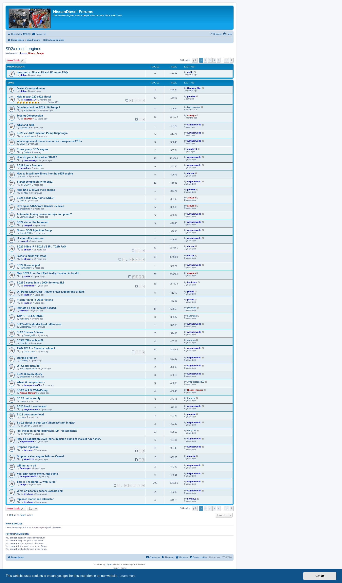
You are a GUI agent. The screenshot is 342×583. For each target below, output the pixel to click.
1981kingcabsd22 (28, 368)
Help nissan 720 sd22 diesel (34, 96)
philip (23, 75)
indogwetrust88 (32, 385)
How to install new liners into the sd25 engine (45, 173)
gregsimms (29, 136)
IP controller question (30, 238)
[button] (195, 60)
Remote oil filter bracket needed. (37, 307)
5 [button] (218, 60)
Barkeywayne (30, 110)
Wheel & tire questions (31, 382)
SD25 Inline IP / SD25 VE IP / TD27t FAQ (41, 246)
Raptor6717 (30, 100)
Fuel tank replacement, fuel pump (37, 473)
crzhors (24, 310)
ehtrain (191, 173)
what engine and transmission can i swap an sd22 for (49, 141)
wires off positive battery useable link (40, 490)
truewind (191, 398)
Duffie (26, 152)
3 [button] (210, 60)
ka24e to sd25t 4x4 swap (31, 255)
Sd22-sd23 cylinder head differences (39, 324)
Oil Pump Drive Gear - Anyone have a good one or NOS (51, 291)
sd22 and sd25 (25, 124)
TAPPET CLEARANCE (30, 316)
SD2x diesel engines (23, 48)
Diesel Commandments (31, 88)
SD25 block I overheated (32, 406)
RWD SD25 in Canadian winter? (36, 348)
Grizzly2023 (25, 233)
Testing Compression (30, 115)
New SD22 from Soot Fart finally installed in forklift (48, 273)
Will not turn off (26, 465)
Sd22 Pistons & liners (30, 332)
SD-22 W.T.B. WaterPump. (32, 390)
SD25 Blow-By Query (29, 374)
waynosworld (194, 124)
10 (126, 485)
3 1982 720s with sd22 (30, 340)
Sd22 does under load (30, 414)
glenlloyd (192, 149)
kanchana (24, 319)
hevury (27, 434)
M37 (26, 193)
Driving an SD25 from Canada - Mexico (40, 206)
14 (143, 485)
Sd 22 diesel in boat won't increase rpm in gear (46, 422)
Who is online (14, 523)
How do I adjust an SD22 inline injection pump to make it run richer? (59, 438)
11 (130, 485)
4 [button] (214, 60)
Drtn (22, 200)
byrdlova (28, 494)
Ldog (22, 401)
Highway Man (194, 88)
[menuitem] (27, 34)
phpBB (109, 564)
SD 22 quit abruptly (28, 398)
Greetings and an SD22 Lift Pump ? (38, 107)
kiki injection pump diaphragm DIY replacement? (47, 430)
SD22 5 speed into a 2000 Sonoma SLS (41, 282)
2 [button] (205, 60)
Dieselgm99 (25, 327)
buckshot (25, 168)
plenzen (23, 53)
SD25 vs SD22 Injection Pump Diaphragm (42, 133)
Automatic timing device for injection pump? (44, 214)
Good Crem (29, 351)
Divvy (22, 144)
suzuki (23, 176)
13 (139, 485)
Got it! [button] (319, 575)
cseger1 (28, 225)
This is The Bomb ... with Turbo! (36, 481)
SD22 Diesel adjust (28, 265)
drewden (24, 343)
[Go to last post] (195, 72)
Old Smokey (30, 160)
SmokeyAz (25, 468)
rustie (27, 276)
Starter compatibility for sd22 (34, 181)
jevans (27, 295)
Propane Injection (28, 447)
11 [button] (226, 60)
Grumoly (24, 360)
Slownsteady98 (27, 217)
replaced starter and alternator (35, 499)
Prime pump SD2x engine (32, 149)
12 (134, 485)
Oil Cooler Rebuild (28, 365)
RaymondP (25, 268)
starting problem (27, 357)
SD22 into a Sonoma (29, 165)
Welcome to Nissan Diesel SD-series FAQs (42, 72)
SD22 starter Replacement (32, 222)
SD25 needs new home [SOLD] (35, 197)
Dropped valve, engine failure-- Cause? (40, 456)
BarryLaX (191, 430)
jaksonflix (191, 307)
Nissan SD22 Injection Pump (34, 230)
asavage (28, 119)
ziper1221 (29, 459)
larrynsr (28, 450)
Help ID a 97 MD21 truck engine (36, 189)
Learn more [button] (128, 575)
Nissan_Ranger (36, 53)
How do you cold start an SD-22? (37, 157)
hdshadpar (25, 127)
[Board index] (30, 18)
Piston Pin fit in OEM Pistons (35, 299)
